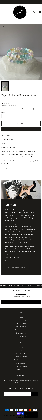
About (21, 350)
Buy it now (21, 129)
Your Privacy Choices (21, 360)
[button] (2, 12)
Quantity (3, 112)
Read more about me (17, 267)
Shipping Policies (21, 366)
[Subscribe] (34, 394)
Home (21, 317)
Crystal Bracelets (21, 330)
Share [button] (5, 168)
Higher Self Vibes (16, 415)
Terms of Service (21, 357)
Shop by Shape (21, 326)
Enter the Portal (21, 336)
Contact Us (21, 369)
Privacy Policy (21, 353)
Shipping (3, 105)
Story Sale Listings (21, 320)
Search (21, 347)
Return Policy (21, 363)
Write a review (21, 302)
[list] (21, 52)
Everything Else (21, 333)
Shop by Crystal (21, 323)
